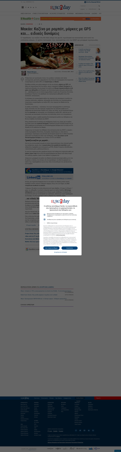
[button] (60, 223)
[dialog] (60, 226)
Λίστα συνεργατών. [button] (60, 235)
